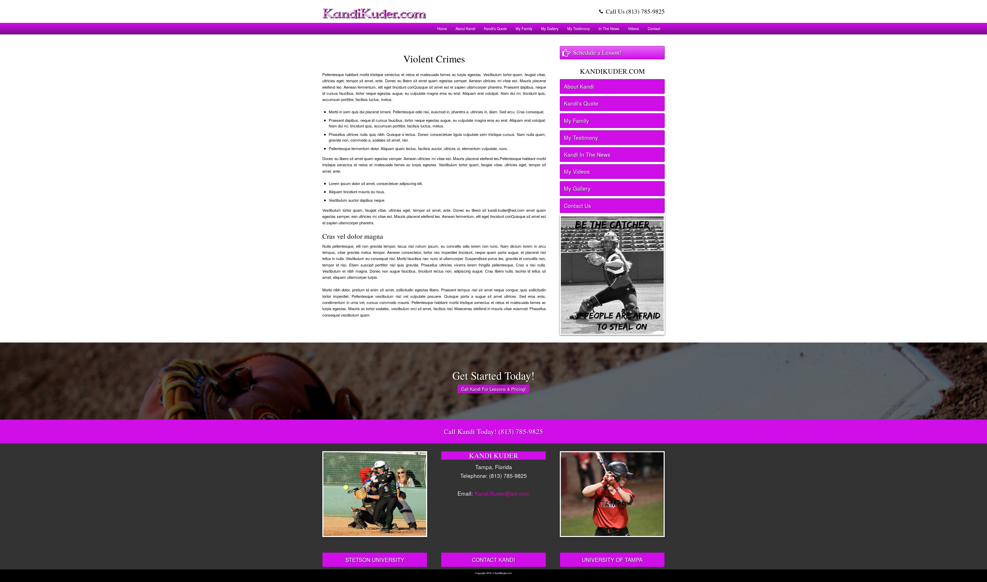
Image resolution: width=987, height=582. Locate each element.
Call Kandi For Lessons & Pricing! (493, 389)
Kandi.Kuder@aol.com (502, 493)
